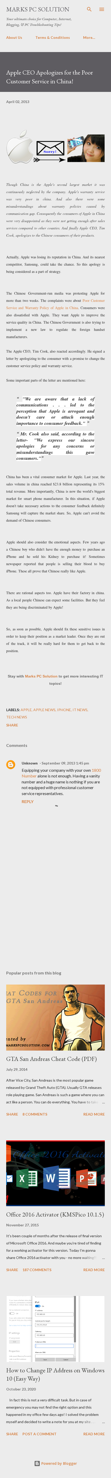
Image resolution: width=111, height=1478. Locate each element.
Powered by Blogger (58, 1463)
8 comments (34, 1114)
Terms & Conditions (52, 37)
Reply (28, 801)
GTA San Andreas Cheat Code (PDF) (51, 1059)
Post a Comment (39, 1434)
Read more (94, 1114)
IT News (80, 710)
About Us (14, 37)
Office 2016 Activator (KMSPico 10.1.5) (55, 1214)
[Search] (89, 9)
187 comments (36, 1270)
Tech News (16, 717)
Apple (26, 710)
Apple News (44, 710)
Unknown (30, 763)
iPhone (64, 710)
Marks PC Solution (37, 9)
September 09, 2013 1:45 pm (65, 763)
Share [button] (12, 725)
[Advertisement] (55, 917)
